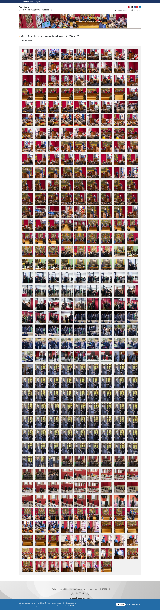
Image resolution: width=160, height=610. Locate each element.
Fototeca (24, 7)
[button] (27, 54)
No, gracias (133, 604)
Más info (71, 606)
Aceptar (121, 604)
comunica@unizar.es (123, 10)
